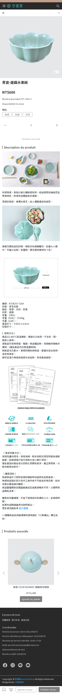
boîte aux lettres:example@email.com (20, 645)
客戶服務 (24, 508)
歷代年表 (16, 620)
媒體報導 (6, 620)
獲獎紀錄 (25, 620)
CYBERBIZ (19, 682)
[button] (58, 573)
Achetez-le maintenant (50, 689)
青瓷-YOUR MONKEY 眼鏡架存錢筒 (31, 587)
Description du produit (31, 139)
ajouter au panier (26, 689)
